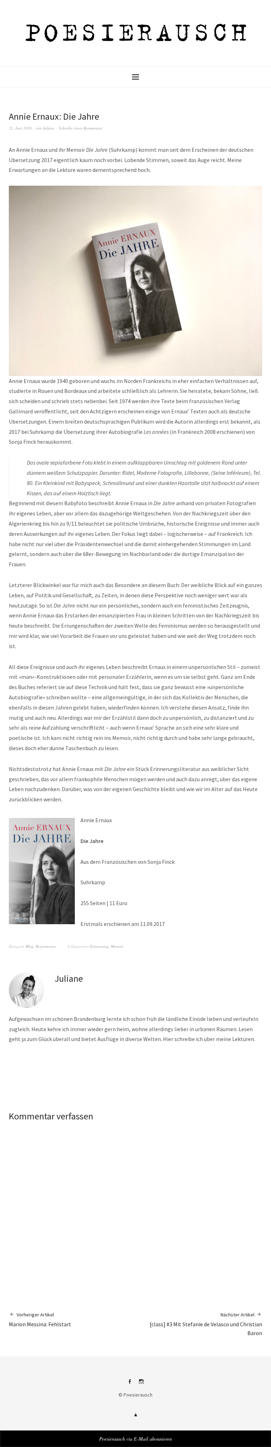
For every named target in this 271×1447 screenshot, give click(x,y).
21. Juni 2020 (20, 128)
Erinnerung (99, 946)
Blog (30, 946)
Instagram (141, 1384)
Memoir (117, 946)
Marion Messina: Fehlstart (40, 1319)
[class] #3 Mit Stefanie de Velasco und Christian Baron (206, 1324)
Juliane (49, 128)
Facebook (130, 1384)
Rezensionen (46, 946)
